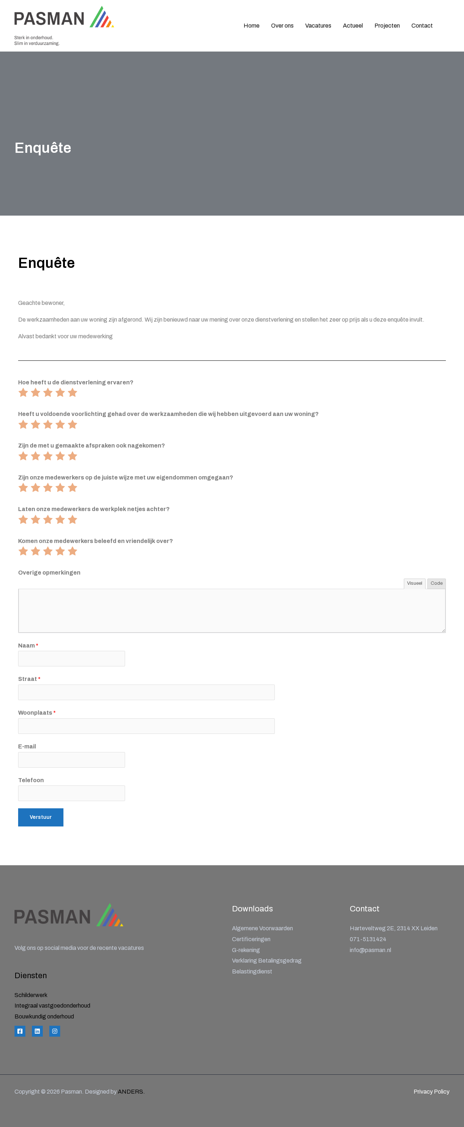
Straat (29, 679)
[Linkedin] (37, 1031)
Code (437, 583)
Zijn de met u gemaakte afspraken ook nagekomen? (91, 445)
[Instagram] (54, 1031)
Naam (28, 645)
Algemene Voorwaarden (262, 928)
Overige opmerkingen (49, 572)
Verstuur (41, 817)
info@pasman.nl (370, 950)
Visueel (414, 583)
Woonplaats (37, 713)
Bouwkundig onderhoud (44, 1016)
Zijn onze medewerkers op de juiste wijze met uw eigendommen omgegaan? (125, 477)
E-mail (27, 746)
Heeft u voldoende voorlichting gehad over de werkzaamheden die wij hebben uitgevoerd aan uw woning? (168, 414)
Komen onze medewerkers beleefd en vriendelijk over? (95, 541)
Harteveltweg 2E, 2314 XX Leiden (394, 928)
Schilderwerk (30, 995)
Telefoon (31, 780)
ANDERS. (131, 1092)
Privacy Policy (432, 1092)
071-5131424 (368, 939)
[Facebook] (19, 1031)
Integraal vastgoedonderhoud (52, 1006)
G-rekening (246, 950)
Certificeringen (251, 939)
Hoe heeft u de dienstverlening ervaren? (75, 382)
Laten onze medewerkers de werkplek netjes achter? (94, 509)
